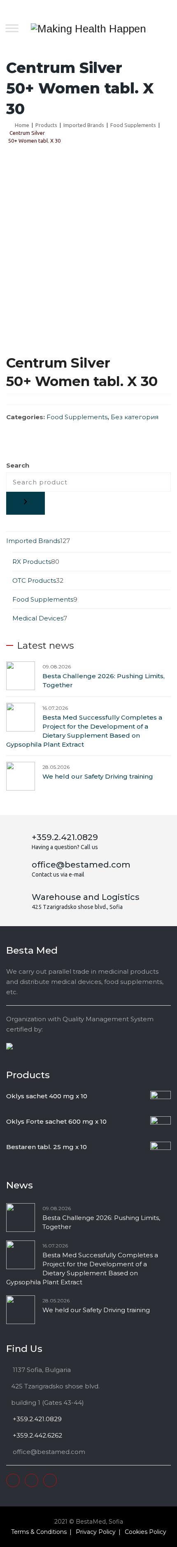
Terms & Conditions (39, 1532)
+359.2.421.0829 (36, 1419)
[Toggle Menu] (12, 28)
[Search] (25, 503)
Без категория (134, 417)
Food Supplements (77, 417)
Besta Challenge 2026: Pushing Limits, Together (103, 680)
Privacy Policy (96, 1532)
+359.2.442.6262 (36, 1435)
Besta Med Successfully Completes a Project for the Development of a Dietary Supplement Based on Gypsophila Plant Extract (84, 730)
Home (20, 125)
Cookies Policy (145, 1532)
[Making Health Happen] (88, 28)
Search (17, 465)
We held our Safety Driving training (97, 776)
